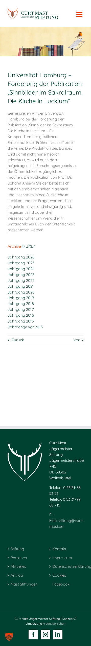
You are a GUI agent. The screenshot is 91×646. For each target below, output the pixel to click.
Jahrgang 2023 (21, 274)
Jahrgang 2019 (21, 297)
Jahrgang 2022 (21, 280)
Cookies (59, 575)
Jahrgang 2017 (21, 309)
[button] (9, 637)
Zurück (17, 339)
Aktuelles (18, 566)
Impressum (62, 557)
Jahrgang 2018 (21, 303)
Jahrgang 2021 (21, 286)
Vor (76, 339)
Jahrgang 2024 (21, 268)
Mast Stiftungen (24, 584)
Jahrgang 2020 (21, 292)
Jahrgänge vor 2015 (25, 327)
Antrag (17, 575)
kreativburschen (54, 623)
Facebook (61, 584)
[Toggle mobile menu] (79, 11)
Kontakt (59, 548)
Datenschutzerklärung (66, 566)
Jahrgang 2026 (21, 257)
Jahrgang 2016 (21, 315)
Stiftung (17, 548)
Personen (19, 557)
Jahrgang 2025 (21, 262)
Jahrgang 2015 (21, 321)
